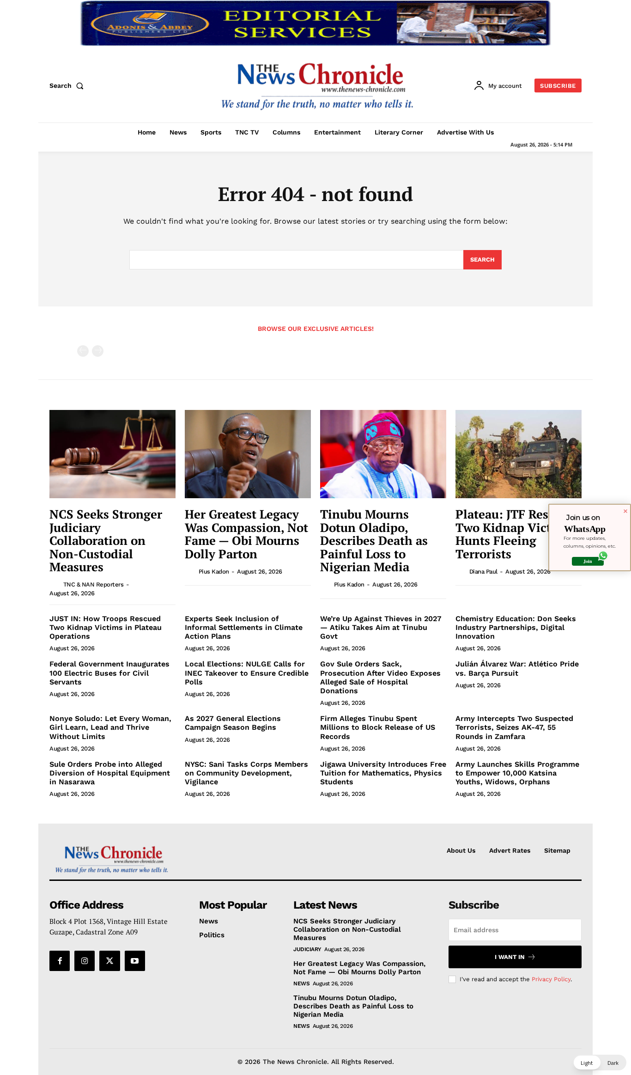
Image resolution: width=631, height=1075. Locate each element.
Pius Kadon (214, 571)
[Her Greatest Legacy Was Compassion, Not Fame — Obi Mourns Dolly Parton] (248, 454)
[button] (68, 85)
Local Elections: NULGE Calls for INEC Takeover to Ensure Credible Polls (247, 673)
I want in (510, 956)
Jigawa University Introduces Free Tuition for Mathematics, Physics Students (383, 773)
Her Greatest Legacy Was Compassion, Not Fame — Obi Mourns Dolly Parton (246, 534)
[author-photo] (55, 584)
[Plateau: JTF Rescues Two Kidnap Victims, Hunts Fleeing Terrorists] (518, 454)
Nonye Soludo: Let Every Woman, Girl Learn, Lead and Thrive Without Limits (110, 727)
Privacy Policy (551, 979)
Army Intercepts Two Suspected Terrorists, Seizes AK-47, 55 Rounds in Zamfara (514, 727)
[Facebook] (59, 961)
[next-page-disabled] (97, 351)
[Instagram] (84, 961)
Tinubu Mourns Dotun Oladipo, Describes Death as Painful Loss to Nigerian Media (374, 540)
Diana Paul (483, 571)
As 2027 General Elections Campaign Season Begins (233, 723)
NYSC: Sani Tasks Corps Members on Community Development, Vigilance (246, 773)
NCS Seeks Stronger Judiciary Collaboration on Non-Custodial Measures (105, 540)
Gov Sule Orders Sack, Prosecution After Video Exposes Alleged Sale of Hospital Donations (380, 677)
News (301, 983)
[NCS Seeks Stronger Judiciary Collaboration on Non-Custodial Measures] (112, 454)
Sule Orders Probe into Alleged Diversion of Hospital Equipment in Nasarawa (109, 773)
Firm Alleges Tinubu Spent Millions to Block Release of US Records (377, 727)
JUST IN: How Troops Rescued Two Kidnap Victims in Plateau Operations (105, 627)
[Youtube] (135, 961)
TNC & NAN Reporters (93, 584)
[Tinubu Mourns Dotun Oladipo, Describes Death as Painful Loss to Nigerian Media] (383, 454)
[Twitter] (109, 961)
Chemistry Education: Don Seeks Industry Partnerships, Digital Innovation (515, 627)
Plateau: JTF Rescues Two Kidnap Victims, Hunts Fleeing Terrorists (515, 534)
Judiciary (307, 949)
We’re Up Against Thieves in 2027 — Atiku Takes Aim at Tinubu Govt (381, 627)
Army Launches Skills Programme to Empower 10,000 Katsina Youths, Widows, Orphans (517, 773)
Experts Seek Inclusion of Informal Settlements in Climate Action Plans (244, 627)
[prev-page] (83, 351)
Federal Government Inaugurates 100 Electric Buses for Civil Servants (109, 673)
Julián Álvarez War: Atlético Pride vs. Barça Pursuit (517, 668)
